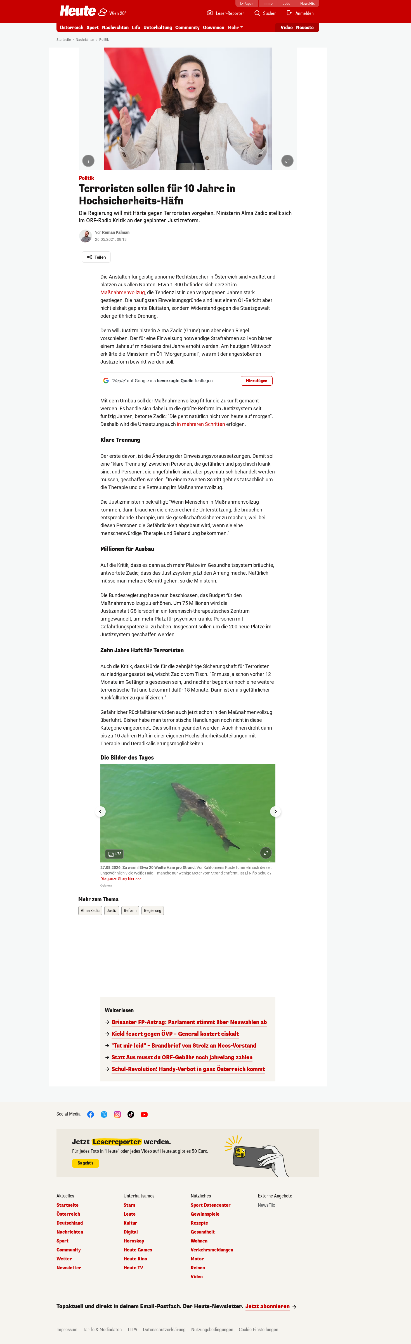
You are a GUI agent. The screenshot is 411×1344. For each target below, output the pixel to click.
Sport (93, 27)
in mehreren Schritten (201, 424)
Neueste (305, 27)
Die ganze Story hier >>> (120, 878)
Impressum (66, 1330)
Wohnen (199, 1241)
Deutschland (69, 1223)
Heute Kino (135, 1259)
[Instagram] (117, 1114)
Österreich (71, 27)
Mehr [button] (233, 27)
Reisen (198, 1268)
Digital (131, 1232)
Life (136, 27)
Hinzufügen (256, 381)
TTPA (132, 1330)
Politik (104, 40)
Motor (197, 1259)
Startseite (63, 40)
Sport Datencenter (211, 1205)
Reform (130, 910)
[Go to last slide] (100, 811)
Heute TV (133, 1268)
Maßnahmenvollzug (122, 292)
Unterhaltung (157, 27)
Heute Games (138, 1250)
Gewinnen (213, 27)
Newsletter (68, 1268)
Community (187, 27)
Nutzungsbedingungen (212, 1330)
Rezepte (199, 1223)
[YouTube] (144, 1114)
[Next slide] (275, 811)
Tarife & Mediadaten (102, 1330)
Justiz (112, 910)
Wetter (64, 1259)
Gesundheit (203, 1232)
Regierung (152, 910)
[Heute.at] (78, 10)
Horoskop (134, 1241)
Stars (129, 1205)
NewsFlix (266, 1205)
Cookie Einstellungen (258, 1330)
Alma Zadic (90, 910)
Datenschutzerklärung (164, 1330)
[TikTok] (130, 1114)
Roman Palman (115, 232)
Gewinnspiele (205, 1214)
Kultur (130, 1223)
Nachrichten (85, 40)
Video (287, 27)
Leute (130, 1214)
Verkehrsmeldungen (212, 1250)
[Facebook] (90, 1114)
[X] (104, 1114)
